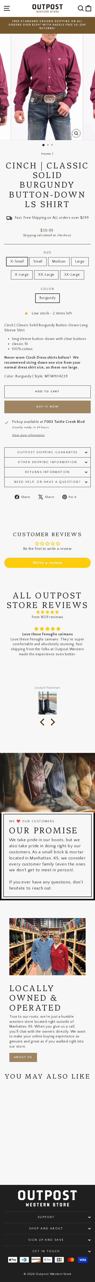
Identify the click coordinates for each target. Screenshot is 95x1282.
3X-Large (72, 275)
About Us (23, 1057)
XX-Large (46, 275)
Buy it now (47, 406)
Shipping (29, 235)
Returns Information (47, 472)
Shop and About (46, 1228)
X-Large (22, 275)
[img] (47, 612)
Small (38, 261)
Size (48, 252)
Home (46, 154)
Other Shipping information (47, 462)
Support (46, 1217)
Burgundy (48, 298)
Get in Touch (46, 1251)
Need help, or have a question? (47, 482)
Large (80, 261)
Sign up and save (46, 1240)
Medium (59, 261)
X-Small (17, 261)
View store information (28, 435)
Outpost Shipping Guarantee (47, 452)
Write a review (47, 562)
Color (47, 289)
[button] (43, 722)
